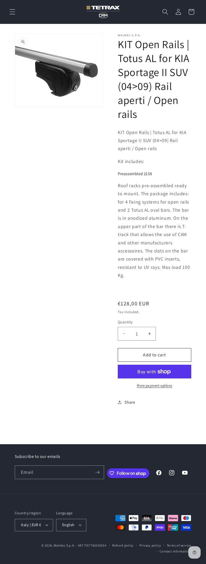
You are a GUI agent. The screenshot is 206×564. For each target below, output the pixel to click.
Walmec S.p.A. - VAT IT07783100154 (80, 545)
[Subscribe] (97, 472)
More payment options (154, 385)
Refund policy (123, 545)
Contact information (175, 551)
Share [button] (129, 402)
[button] (12, 11)
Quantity (125, 321)
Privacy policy (150, 545)
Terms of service (179, 545)
